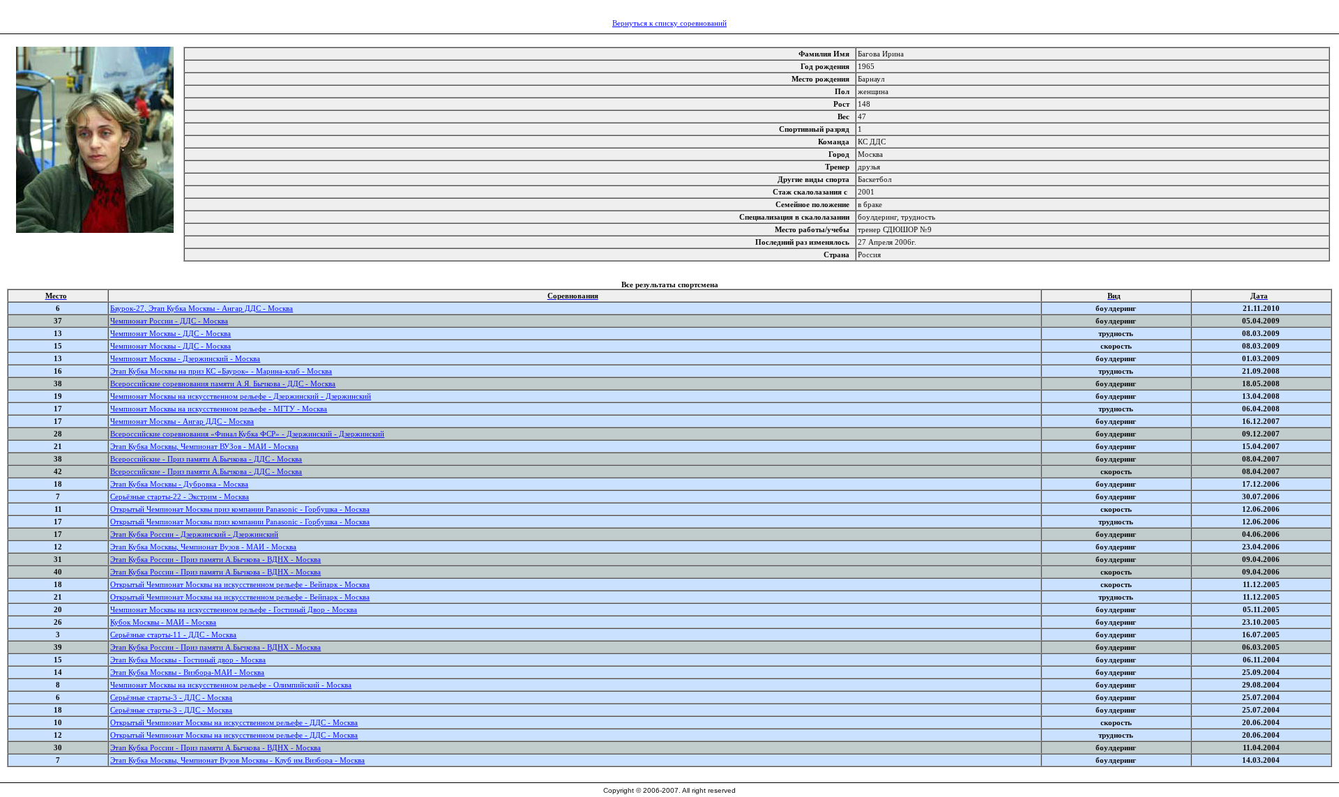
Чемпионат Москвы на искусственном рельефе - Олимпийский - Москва (230, 685)
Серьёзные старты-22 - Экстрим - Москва (179, 496)
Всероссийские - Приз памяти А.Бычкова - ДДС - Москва (206, 459)
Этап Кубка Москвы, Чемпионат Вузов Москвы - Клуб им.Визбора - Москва (237, 760)
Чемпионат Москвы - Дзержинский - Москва (185, 358)
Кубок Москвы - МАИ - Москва (163, 622)
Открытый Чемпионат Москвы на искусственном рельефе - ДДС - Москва (234, 722)
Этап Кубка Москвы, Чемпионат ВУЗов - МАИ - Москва (204, 446)
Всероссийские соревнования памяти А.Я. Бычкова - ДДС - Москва (222, 383)
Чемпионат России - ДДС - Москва (169, 321)
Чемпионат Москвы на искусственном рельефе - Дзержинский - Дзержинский (240, 396)
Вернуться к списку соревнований (669, 23)
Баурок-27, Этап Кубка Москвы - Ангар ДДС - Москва (201, 308)
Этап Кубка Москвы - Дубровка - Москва (179, 484)
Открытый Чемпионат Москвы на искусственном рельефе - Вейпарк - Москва (240, 584)
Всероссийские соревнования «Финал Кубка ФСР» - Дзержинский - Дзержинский (247, 434)
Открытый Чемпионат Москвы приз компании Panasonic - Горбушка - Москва (240, 509)
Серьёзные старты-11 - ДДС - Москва (173, 634)
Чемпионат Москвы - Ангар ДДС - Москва (182, 421)
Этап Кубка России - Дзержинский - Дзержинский (194, 534)
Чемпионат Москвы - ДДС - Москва (170, 333)
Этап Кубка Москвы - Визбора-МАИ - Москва (187, 672)
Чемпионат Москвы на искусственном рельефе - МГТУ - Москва (218, 408)
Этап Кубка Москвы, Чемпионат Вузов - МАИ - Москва (203, 546)
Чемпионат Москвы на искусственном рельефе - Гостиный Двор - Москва (233, 609)
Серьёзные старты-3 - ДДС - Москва (171, 697)
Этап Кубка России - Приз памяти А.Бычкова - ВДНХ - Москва (215, 559)
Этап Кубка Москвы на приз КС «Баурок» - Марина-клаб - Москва (221, 371)
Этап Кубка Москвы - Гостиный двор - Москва (188, 659)
